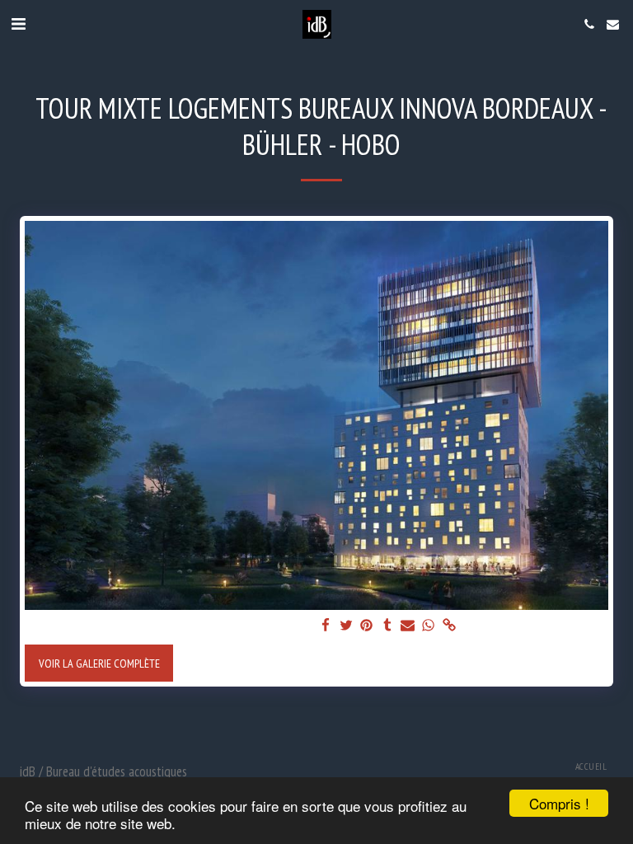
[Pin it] (366, 625)
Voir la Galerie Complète (99, 663)
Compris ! (559, 803)
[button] (18, 23)
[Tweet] (346, 625)
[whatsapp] (428, 625)
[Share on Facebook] (325, 625)
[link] (449, 625)
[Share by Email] (408, 625)
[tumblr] (387, 625)
